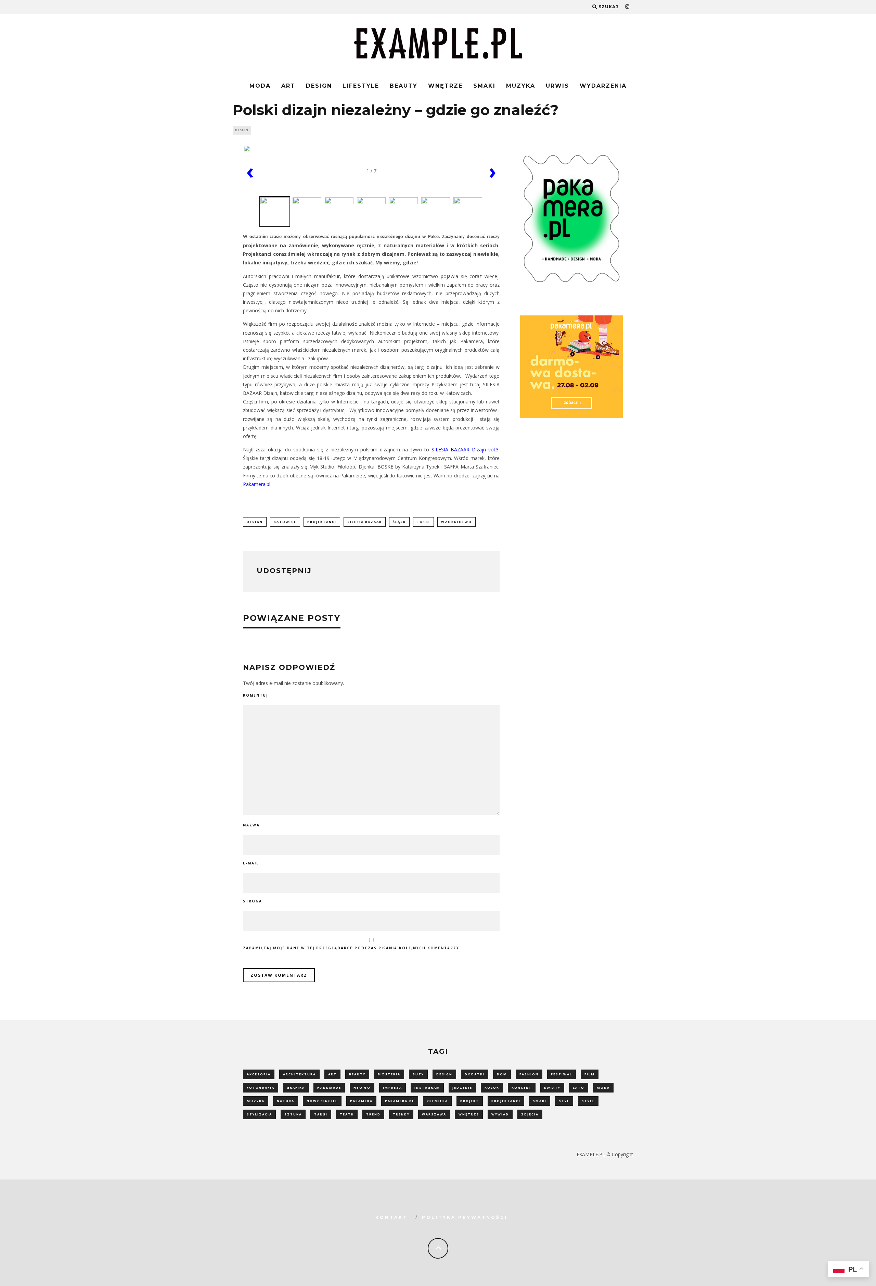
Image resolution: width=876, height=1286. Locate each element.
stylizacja (259, 1114)
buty (418, 1074)
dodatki (475, 1074)
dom (502, 1074)
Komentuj (255, 695)
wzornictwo (456, 522)
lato (578, 1087)
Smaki (484, 86)
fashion (529, 1074)
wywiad (500, 1114)
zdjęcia (530, 1114)
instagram (427, 1087)
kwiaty (552, 1087)
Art (288, 86)
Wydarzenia (603, 86)
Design (319, 86)
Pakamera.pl (256, 484)
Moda (260, 86)
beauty (357, 1074)
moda (603, 1087)
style (588, 1101)
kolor (492, 1087)
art (332, 1074)
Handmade (329, 1087)
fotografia (260, 1087)
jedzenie (462, 1087)
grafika (296, 1087)
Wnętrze (445, 86)
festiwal (561, 1074)
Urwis (557, 86)
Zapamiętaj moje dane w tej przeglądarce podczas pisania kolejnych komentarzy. (352, 948)
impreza (392, 1087)
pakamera (361, 1101)
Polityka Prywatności (464, 1217)
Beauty (403, 86)
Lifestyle (361, 86)
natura (285, 1101)
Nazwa (251, 825)
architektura (299, 1074)
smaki (539, 1101)
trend (373, 1114)
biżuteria (389, 1074)
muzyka (256, 1101)
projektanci (321, 522)
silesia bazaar (364, 522)
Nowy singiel (322, 1101)
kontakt (391, 1217)
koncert (522, 1087)
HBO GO (362, 1087)
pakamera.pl (399, 1101)
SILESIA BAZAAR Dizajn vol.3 (465, 449)
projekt (469, 1101)
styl (564, 1101)
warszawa (434, 1114)
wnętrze (469, 1114)
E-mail (251, 863)
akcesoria (259, 1074)
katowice (285, 522)
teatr (347, 1114)
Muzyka (520, 86)
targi (423, 522)
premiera (437, 1101)
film (589, 1074)
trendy (401, 1114)
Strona (252, 901)
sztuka (293, 1114)
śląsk (399, 522)
